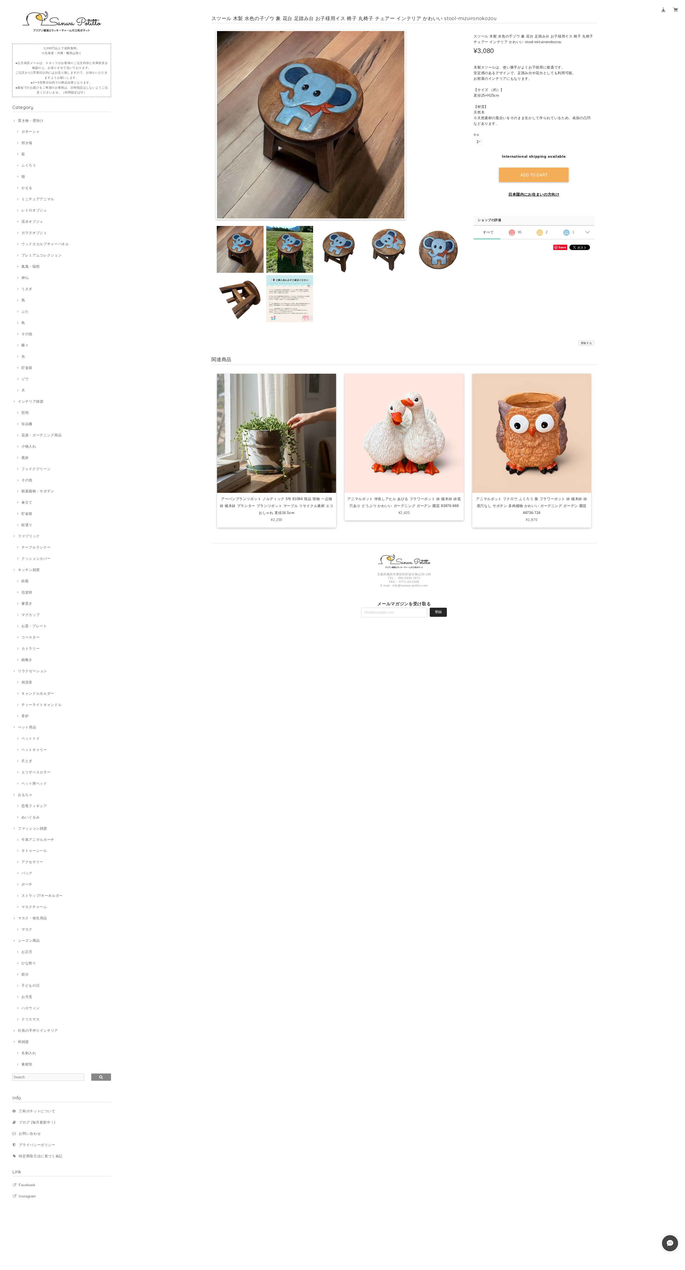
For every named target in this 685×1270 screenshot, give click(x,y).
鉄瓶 (25, 581)
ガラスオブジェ (34, 233)
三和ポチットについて (37, 1111)
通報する (586, 343)
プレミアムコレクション (41, 255)
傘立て (26, 502)
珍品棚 (26, 424)
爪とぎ (26, 761)
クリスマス (30, 1019)
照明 (25, 413)
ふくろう (28, 165)
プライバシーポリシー (37, 1145)
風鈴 (25, 458)
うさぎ (26, 289)
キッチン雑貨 (29, 570)
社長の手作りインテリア (38, 1031)
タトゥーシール (34, 851)
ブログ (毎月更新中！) (37, 1122)
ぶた (25, 311)
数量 (476, 134)
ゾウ (25, 379)
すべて (488, 232)
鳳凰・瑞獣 (30, 266)
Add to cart (534, 174)
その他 (26, 334)
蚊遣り (26, 525)
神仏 (25, 278)
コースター (30, 637)
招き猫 (26, 143)
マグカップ (30, 615)
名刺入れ (28, 1053)
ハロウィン (30, 1008)
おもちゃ (25, 795)
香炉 (25, 716)
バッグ (26, 873)
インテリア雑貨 (30, 401)
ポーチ (26, 884)
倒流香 (26, 682)
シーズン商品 (29, 941)
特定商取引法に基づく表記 (41, 1156)
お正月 (26, 952)
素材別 (26, 1064)
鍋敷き (26, 660)
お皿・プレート (34, 626)
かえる (26, 188)
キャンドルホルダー (37, 693)
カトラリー (30, 649)
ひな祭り (28, 963)
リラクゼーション (32, 671)
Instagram (27, 1196)
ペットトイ (30, 738)
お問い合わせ (30, 1134)
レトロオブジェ (34, 210)
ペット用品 (27, 727)
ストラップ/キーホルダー (42, 896)
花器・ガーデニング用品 (41, 435)
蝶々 (25, 345)
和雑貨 (23, 1042)
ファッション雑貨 (32, 828)
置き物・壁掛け (30, 121)
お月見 (26, 997)
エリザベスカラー (36, 772)
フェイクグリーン (36, 469)
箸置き (26, 604)
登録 (438, 612)
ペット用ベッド (34, 783)
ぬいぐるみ (30, 817)
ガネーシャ (30, 132)
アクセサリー (32, 862)
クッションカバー (36, 559)
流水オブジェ (32, 222)
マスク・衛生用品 (32, 918)
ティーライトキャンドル (41, 705)
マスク (26, 929)
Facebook (27, 1185)
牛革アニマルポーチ (37, 840)
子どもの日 (30, 986)
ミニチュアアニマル (37, 199)
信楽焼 (26, 592)
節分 (25, 974)
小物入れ (28, 446)
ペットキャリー (34, 750)
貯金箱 (26, 368)
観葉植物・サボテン (37, 491)
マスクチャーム (34, 907)
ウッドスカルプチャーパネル (45, 244)
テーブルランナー (36, 547)
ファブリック (29, 536)
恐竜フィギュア (34, 806)
